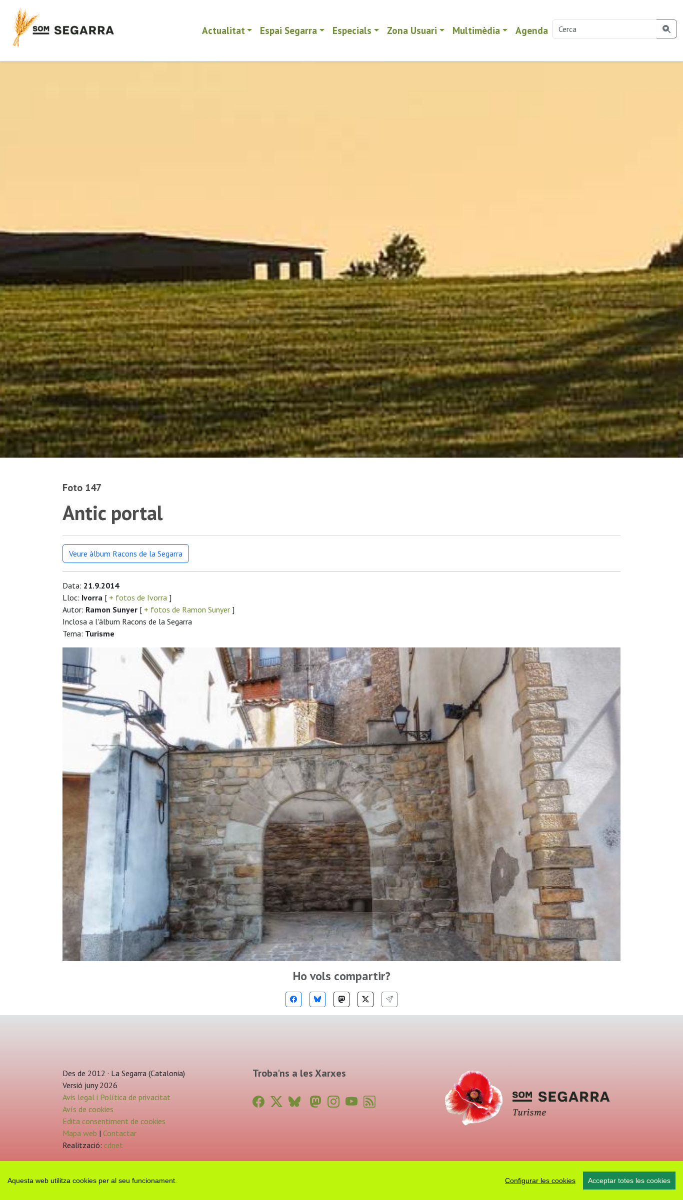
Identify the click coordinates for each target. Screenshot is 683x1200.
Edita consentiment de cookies (114, 1121)
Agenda (532, 30)
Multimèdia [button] (476, 30)
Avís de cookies (88, 1109)
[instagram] (334, 1102)
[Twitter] (366, 999)
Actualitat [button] (223, 30)
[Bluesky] (318, 999)
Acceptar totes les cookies (629, 1181)
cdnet (112, 1145)
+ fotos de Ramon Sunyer (187, 609)
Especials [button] (352, 30)
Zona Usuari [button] (412, 30)
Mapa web (79, 1133)
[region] (341, 1180)
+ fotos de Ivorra (138, 597)
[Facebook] (294, 999)
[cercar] (666, 28)
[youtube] (352, 1102)
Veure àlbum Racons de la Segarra (125, 554)
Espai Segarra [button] (288, 30)
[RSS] (370, 1102)
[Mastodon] (342, 999)
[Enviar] (390, 999)
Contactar (119, 1133)
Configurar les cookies (540, 1181)
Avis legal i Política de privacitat (116, 1097)
